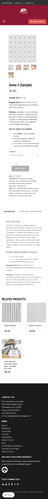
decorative (16, 191)
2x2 (15, 188)
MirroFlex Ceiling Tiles (16, 183)
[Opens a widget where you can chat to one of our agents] (8, 495)
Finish (13, 152)
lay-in (28, 191)
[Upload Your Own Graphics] (5, 470)
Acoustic (24, 188)
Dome (23, 191)
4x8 (18, 188)
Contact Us (29, 3)
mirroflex (34, 191)
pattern (11, 193)
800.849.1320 (7, 3)
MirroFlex (33, 181)
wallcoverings (22, 196)
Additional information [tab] (31, 211)
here (20, 134)
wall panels (27, 193)
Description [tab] (9, 211)
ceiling (30, 188)
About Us (18, 3)
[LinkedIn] (3, 484)
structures (18, 193)
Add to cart (20, 168)
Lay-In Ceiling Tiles (22, 181)
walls (30, 196)
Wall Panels (21, 186)
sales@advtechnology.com (18, 416)
